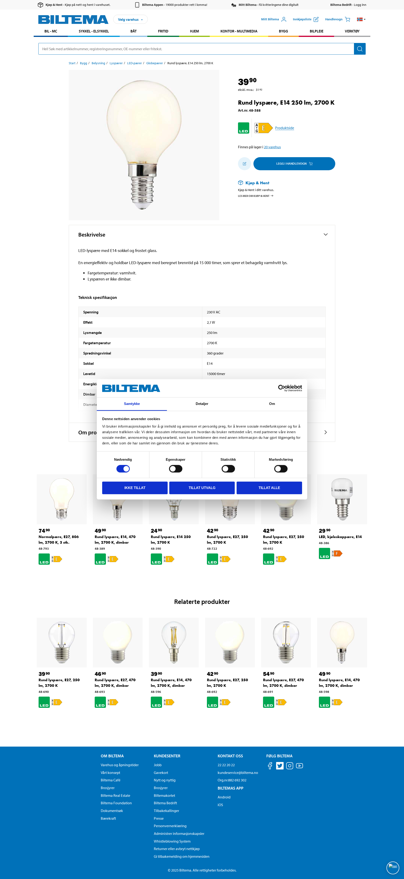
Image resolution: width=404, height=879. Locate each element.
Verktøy (352, 31)
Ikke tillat (134, 488)
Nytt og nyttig (165, 780)
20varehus (272, 147)
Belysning (98, 63)
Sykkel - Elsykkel (94, 31)
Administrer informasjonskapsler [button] (179, 833)
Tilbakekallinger (166, 810)
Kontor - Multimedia (238, 31)
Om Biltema (112, 755)
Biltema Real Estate (115, 795)
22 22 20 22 (226, 764)
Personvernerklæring (170, 825)
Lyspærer (116, 63)
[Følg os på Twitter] (280, 766)
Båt (133, 31)
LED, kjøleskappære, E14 (340, 536)
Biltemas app (230, 788)
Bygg (283, 31)
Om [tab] (272, 404)
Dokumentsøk (112, 810)
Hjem (194, 31)
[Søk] (360, 49)
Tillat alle (269, 488)
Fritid (163, 31)
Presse (159, 818)
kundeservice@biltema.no (238, 772)
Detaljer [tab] (202, 404)
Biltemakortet (164, 795)
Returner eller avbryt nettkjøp (177, 848)
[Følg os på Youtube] (299, 768)
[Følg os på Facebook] (270, 766)
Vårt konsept (110, 772)
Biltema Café (110, 780)
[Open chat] (393, 868)
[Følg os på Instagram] (289, 766)
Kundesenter (167, 755)
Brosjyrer (108, 787)
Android (224, 797)
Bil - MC (50, 31)
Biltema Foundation (116, 803)
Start (72, 63)
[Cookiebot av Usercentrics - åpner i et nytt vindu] (281, 388)
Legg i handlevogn (291, 163)
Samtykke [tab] (132, 404)
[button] (361, 19)
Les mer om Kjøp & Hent (254, 195)
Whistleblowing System (172, 841)
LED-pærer (134, 63)
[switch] (175, 468)
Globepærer (154, 63)
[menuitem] (51, 31)
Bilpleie (316, 31)
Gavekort (161, 772)
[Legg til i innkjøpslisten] (244, 163)
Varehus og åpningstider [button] (120, 764)
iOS (220, 804)
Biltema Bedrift (165, 803)
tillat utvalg (202, 488)
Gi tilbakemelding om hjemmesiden (181, 856)
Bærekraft (108, 818)
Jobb (158, 764)
